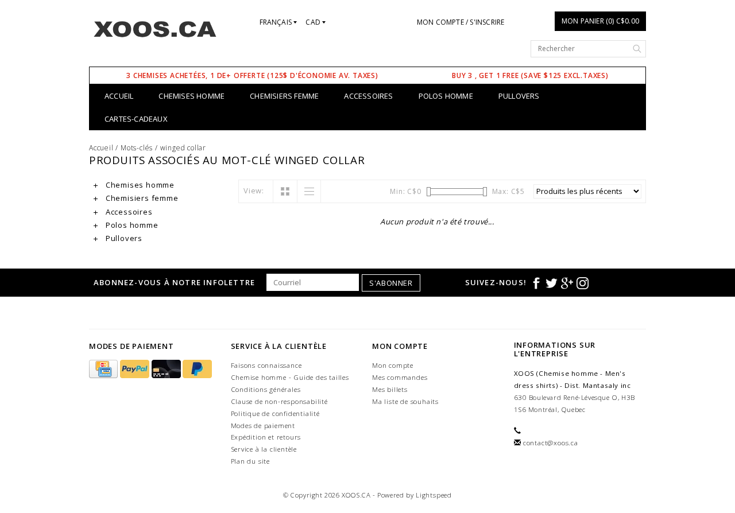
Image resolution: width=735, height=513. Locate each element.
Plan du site (250, 461)
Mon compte (392, 365)
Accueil (119, 96)
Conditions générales (266, 389)
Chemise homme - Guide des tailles (290, 377)
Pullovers (519, 96)
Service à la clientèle (264, 449)
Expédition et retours (266, 437)
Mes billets (390, 389)
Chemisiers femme (284, 96)
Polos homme (446, 96)
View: (253, 190)
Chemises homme (191, 96)
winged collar (183, 148)
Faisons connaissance (266, 365)
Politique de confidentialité (275, 413)
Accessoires (368, 96)
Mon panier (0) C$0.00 (600, 21)
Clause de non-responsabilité (279, 401)
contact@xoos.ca (550, 442)
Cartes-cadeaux (136, 119)
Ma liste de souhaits (405, 401)
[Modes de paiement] (104, 369)
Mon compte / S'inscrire (461, 22)
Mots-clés (137, 148)
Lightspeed (434, 495)
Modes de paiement (263, 425)
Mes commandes (399, 377)
